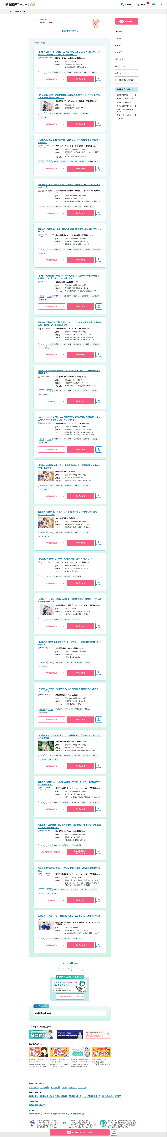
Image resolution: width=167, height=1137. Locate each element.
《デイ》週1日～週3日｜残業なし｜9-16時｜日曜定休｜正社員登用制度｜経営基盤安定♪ (69, 372)
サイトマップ (82, 1087)
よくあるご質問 (55, 1087)
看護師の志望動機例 (124, 102)
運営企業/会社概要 (34, 1114)
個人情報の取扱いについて (59, 1114)
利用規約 (46, 1114)
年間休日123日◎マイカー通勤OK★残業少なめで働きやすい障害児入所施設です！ (69, 917)
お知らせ (64, 1087)
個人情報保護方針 (76, 1114)
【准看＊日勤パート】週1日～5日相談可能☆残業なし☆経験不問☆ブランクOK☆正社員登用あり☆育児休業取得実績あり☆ (69, 53)
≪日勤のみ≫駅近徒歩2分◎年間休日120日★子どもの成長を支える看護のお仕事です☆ (69, 141)
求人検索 (128, 4)
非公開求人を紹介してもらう (80, 1132)
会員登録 (126, 21)
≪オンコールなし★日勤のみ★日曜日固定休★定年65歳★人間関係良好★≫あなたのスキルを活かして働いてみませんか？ (69, 418)
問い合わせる (80, 79)
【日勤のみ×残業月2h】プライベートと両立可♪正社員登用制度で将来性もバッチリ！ (69, 643)
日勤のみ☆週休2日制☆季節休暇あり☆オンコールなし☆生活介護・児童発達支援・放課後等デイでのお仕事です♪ (69, 323)
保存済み (98, 80)
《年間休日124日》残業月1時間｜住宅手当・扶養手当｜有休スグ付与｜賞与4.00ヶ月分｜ (69, 186)
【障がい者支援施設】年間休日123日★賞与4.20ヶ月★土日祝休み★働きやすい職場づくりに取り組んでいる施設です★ (69, 277)
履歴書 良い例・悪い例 (125, 98)
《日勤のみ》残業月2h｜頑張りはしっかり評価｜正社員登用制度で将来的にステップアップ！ (69, 690)
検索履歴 (118, 45)
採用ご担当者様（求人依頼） (125, 80)
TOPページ (119, 31)
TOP (9, 11)
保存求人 (144, 4)
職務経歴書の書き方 (124, 106)
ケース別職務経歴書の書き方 (125, 110)
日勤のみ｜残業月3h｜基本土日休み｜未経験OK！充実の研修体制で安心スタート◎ (69, 230)
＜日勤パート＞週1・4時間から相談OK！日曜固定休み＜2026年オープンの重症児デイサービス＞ (70, 600)
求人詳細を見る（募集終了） (51, 852)
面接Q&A (120, 119)
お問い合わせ (120, 73)
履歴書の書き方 (122, 95)
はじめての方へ (120, 66)
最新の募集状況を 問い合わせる (80, 852)
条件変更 (114, 1133)
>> (79, 969)
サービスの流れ (44, 1087)
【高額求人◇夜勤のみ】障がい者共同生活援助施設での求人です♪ (65, 559)
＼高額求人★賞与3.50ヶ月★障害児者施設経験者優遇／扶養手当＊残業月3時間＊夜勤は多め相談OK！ (69, 826)
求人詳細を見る (51, 79)
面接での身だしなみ (124, 115)
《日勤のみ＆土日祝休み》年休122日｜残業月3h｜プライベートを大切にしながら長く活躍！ (70, 736)
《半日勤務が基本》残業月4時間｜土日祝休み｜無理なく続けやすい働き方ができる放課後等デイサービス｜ (69, 96)
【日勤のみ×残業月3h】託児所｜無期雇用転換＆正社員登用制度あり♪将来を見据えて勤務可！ (69, 466)
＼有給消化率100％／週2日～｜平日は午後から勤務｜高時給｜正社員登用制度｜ (69, 869)
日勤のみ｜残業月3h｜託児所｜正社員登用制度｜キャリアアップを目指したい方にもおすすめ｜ (69, 513)
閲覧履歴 (118, 52)
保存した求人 (120, 59)
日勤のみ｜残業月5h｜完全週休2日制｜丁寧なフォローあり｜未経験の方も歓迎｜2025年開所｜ (69, 783)
